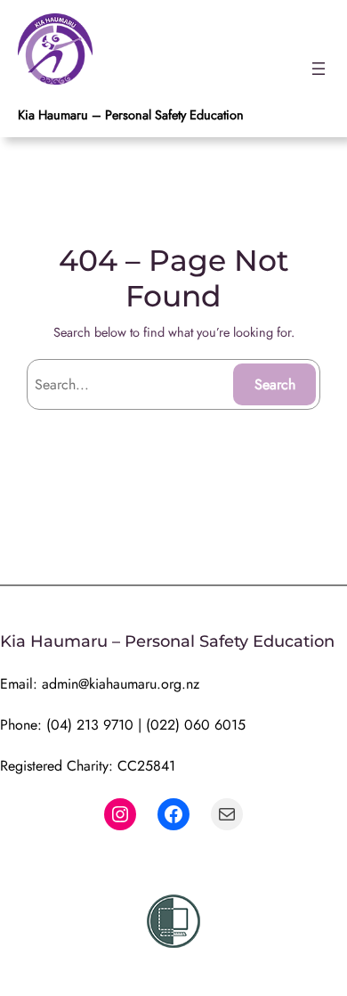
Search (274, 384)
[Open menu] (318, 68)
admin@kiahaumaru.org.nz (120, 684)
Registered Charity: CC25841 (87, 765)
